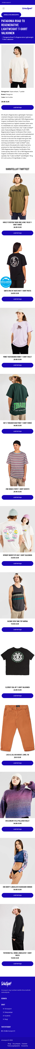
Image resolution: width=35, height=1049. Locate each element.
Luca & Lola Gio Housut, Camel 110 (17, 755)
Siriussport (8, 1009)
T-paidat (21, 91)
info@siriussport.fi (6, 2)
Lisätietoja (17, 107)
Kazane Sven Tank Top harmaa (17, 621)
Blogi (6, 1019)
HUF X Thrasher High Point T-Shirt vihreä (17, 423)
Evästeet (24, 1044)
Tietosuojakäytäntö (13, 1046)
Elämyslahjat (8, 1012)
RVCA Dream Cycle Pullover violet (17, 821)
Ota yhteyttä (16, 1044)
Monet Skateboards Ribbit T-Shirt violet (17, 357)
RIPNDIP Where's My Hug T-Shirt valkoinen (17, 555)
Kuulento (7, 1016)
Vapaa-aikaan (14, 91)
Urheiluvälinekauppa (11, 15)
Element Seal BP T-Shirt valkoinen (17, 687)
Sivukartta (24, 1046)
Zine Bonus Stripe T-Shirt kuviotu (17, 489)
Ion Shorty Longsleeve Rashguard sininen (17, 887)
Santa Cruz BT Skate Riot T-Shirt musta (17, 291)
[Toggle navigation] (3, 8)
